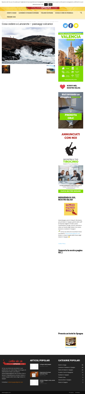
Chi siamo (71, 392)
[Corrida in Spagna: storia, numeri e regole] (34, 382)
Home (3, 21)
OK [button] (46, 4)
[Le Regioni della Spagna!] (34, 366)
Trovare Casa (11, 17)
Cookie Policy (61, 243)
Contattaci (77, 392)
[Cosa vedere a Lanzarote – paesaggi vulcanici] (28, 63)
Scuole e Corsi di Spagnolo (64, 13)
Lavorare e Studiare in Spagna (29, 13)
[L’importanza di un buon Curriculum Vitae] (34, 374)
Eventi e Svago (11, 13)
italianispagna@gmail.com (72, 233)
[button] (81, 13)
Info (50, 4)
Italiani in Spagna (47, 13)
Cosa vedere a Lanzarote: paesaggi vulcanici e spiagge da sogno (21, 21)
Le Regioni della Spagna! (45, 364)
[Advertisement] (71, 318)
